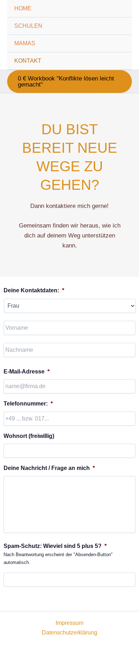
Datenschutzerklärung (69, 632)
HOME (22, 8)
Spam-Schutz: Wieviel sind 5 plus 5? (55, 546)
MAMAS (24, 43)
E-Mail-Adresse (27, 372)
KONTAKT (27, 61)
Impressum (69, 623)
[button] (69, 81)
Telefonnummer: (28, 404)
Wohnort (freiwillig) (29, 436)
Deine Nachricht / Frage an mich (49, 468)
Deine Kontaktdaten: (34, 290)
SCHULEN (28, 26)
